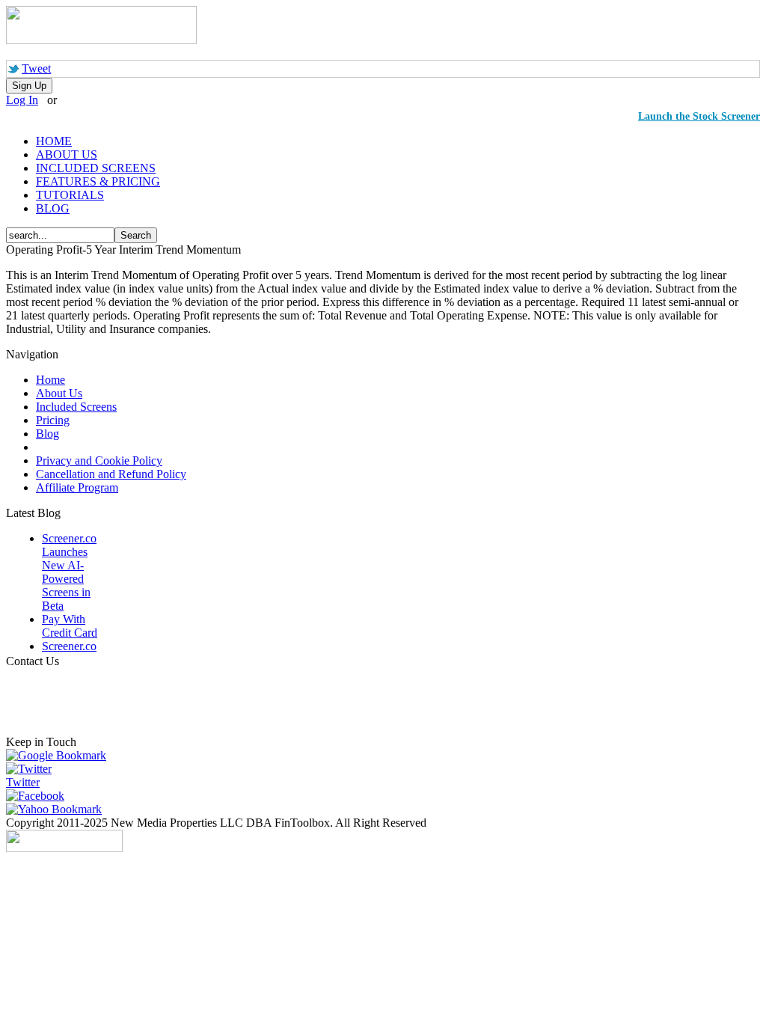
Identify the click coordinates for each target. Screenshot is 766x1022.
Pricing (53, 420)
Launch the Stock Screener (699, 116)
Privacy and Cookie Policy (99, 460)
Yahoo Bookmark (60, 809)
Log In (22, 100)
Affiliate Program (77, 487)
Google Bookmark (62, 755)
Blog (47, 433)
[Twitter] (29, 768)
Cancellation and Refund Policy (111, 474)
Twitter (23, 782)
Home (50, 379)
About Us (59, 393)
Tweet (36, 68)
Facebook (41, 795)
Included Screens (76, 406)
